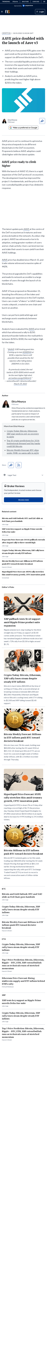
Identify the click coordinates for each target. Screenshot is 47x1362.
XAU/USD (25, 1)
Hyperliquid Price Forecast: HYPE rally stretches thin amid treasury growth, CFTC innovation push (23, 797)
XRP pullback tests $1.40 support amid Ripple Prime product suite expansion (22, 622)
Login (41, 11)
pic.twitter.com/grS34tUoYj (19, 378)
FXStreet (11, 122)
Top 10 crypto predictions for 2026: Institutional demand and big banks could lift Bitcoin (23, 443)
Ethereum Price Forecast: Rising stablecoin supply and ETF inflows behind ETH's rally (23, 981)
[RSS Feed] (19, 465)
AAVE (26, 229)
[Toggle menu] (2, 12)
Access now (23, 500)
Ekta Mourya (12, 120)
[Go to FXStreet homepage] (7, 11)
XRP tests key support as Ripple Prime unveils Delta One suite (21, 1001)
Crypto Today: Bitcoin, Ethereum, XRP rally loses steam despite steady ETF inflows (22, 678)
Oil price (15, 1)
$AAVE (11, 349)
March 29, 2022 (20, 384)
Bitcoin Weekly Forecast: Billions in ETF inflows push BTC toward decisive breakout (22, 737)
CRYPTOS (6, 33)
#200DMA (27, 352)
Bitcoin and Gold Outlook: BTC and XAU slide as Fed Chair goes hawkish (22, 895)
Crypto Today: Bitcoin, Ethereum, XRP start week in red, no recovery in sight (23, 434)
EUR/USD (36, 1)
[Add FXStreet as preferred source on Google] (23, 128)
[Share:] (42, 121)
